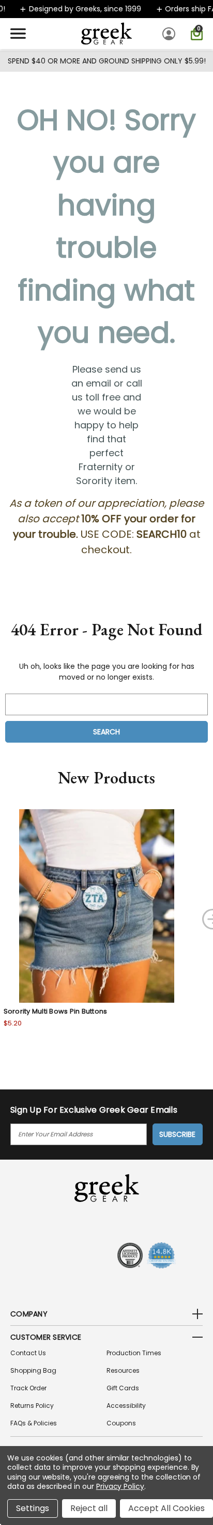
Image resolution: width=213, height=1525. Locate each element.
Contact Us (28, 1353)
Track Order (28, 1388)
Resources (123, 1370)
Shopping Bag (33, 1370)
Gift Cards (122, 1388)
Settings (32, 1508)
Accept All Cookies (166, 1508)
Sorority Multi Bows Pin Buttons (56, 1011)
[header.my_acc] (170, 33)
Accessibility (126, 1405)
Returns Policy (32, 1405)
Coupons (121, 1423)
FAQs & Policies (33, 1423)
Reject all (89, 1508)
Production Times (133, 1353)
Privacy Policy (120, 1486)
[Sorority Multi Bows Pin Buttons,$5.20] (97, 906)
